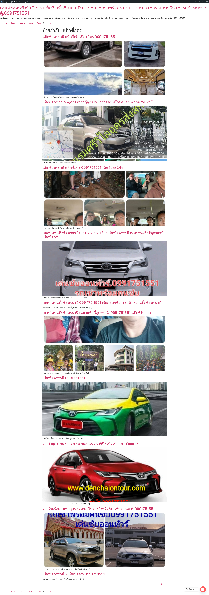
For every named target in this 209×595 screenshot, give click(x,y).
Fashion (5, 23)
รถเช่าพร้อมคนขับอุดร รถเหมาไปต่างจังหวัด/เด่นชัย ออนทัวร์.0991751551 (98, 509)
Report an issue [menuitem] (199, 2)
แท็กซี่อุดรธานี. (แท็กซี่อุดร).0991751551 (73, 574)
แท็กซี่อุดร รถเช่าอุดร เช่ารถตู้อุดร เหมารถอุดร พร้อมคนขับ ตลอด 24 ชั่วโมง (99, 102)
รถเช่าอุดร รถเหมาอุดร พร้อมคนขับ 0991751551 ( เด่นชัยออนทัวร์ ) (93, 443)
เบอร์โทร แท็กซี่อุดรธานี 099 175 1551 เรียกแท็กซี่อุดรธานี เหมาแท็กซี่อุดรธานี (101, 302)
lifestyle (22, 23)
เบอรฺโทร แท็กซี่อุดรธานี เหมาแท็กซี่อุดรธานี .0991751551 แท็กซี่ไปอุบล (96, 312)
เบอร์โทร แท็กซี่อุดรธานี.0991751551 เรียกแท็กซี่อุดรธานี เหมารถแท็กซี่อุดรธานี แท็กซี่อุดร (102, 235)
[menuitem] (2, 1)
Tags (49, 23)
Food (13, 23)
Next (163, 584)
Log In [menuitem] (7, 2)
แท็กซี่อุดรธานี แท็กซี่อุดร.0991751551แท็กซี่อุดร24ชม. (84, 167)
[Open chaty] (203, 589)
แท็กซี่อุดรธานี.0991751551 (63, 378)
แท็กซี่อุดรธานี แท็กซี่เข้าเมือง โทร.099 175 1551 (79, 37)
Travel (30, 23)
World (39, 23)
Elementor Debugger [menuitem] (20, 2)
